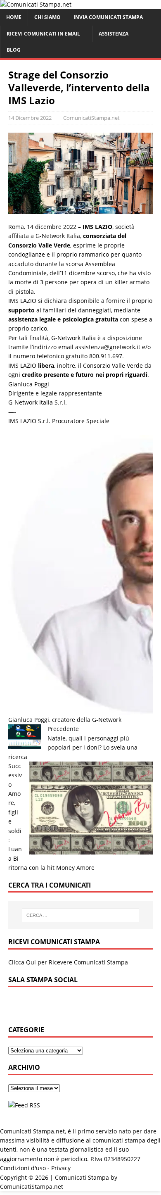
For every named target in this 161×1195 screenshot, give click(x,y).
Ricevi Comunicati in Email (43, 33)
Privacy (61, 1168)
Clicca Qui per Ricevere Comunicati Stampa (68, 962)
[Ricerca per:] (81, 915)
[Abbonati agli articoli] (24, 1105)
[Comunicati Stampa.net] (35, 4)
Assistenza (113, 33)
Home (13, 17)
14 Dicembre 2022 (30, 117)
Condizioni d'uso (23, 1168)
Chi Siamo (47, 17)
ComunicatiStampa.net (91, 117)
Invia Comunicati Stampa (108, 17)
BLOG (14, 49)
